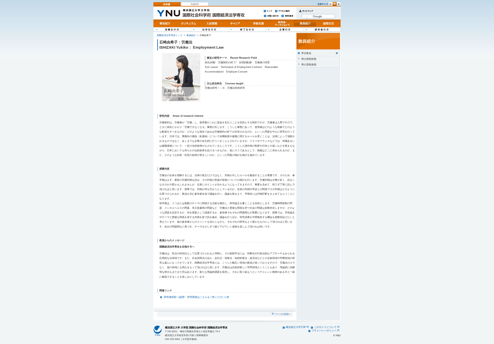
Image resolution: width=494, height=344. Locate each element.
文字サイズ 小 (330, 4)
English (194, 4)
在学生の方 (209, 29)
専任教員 (306, 53)
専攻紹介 (165, 23)
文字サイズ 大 (339, 4)
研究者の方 (322, 29)
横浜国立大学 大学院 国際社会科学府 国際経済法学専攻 (196, 327)
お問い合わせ (271, 15)
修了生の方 (247, 29)
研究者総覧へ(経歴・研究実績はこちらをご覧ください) (195, 297)
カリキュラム (188, 23)
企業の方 (284, 29)
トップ (268, 10)
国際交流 (328, 23)
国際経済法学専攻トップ (169, 35)
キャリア (235, 23)
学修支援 (258, 23)
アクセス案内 (282, 10)
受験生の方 (172, 29)
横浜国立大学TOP (296, 327)
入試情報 (211, 23)
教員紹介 (305, 23)
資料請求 (287, 15)
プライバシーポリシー (324, 330)
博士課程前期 (308, 58)
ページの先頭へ (283, 314)
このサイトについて (325, 327)
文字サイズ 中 (335, 4)
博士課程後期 (308, 64)
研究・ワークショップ (282, 23)
